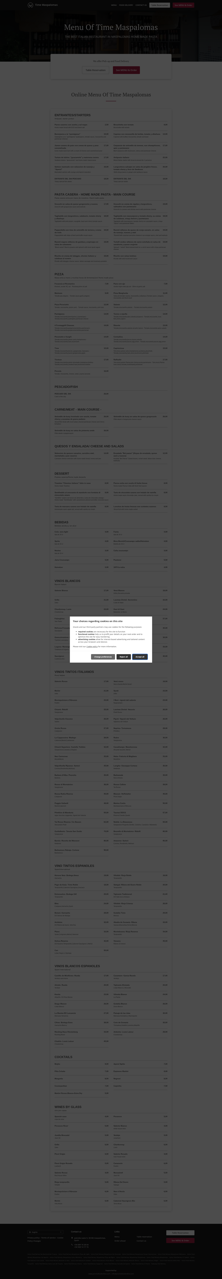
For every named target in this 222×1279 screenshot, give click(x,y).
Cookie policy (92, 646)
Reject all (124, 657)
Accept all (140, 657)
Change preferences (103, 657)
